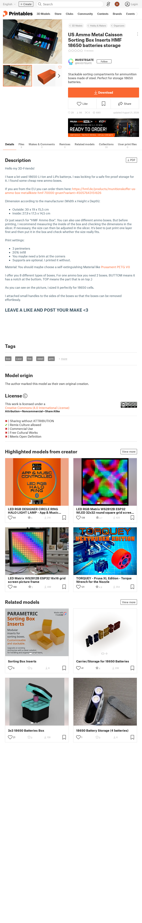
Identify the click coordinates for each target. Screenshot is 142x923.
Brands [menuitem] (117, 13)
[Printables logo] (18, 14)
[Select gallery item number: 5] (42, 503)
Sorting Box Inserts (22, 661)
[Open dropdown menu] (137, 34)
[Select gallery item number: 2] (34, 503)
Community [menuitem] (85, 13)
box (8, 358)
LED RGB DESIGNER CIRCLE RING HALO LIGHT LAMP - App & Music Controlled (33, 510)
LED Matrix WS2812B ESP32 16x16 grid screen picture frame (36, 579)
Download (105, 92)
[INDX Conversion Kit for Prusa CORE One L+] (103, 127)
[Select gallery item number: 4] (40, 503)
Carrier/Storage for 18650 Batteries (102, 661)
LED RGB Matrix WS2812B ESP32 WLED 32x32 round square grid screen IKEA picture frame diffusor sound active (104, 510)
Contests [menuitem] (102, 13)
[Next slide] (58, 75)
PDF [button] (133, 160)
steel (40, 358)
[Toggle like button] (10, 517)
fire (30, 358)
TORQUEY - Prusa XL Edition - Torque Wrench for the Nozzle (104, 579)
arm (51, 358)
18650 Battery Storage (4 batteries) (102, 730)
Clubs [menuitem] (69, 13)
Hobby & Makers (98, 25)
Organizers (119, 25)
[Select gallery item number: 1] (30, 503)
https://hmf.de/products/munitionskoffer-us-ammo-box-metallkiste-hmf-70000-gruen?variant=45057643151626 (70, 190)
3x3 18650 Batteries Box (26, 730)
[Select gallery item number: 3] (37, 503)
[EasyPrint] (108, 4)
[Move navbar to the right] (136, 13)
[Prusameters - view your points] (117, 4)
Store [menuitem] (58, 13)
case (19, 358)
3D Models (77, 25)
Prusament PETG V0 (115, 267)
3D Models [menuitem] (43, 13)
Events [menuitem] (130, 13)
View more (129, 451)
